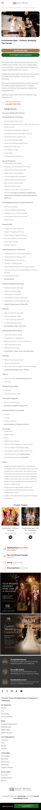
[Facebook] (2, 691)
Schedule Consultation (10, 537)
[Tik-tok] (17, 691)
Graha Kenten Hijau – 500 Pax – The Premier (30, 529)
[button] (2, 3)
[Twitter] (7, 691)
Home (3, 7)
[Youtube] (21, 691)
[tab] (10, 109)
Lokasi (6, 7)
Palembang (11, 7)
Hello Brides (22, 796)
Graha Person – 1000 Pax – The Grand (10, 529)
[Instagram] (12, 691)
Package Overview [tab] (10, 109)
